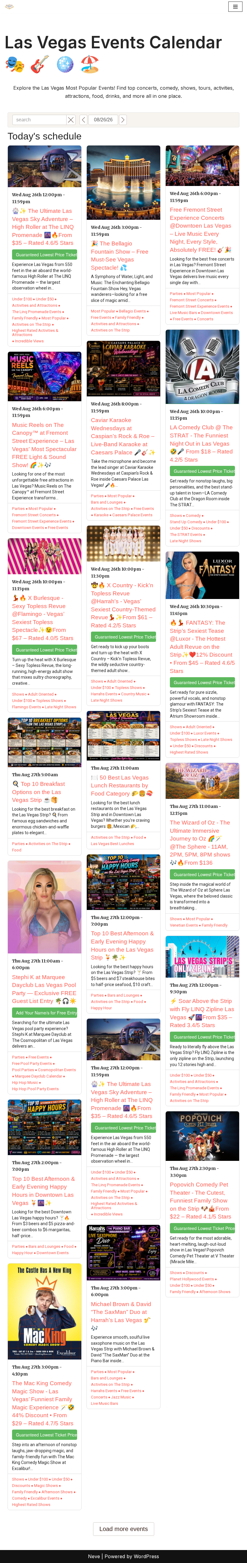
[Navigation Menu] (235, 7)
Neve (94, 1556)
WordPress (146, 1556)
